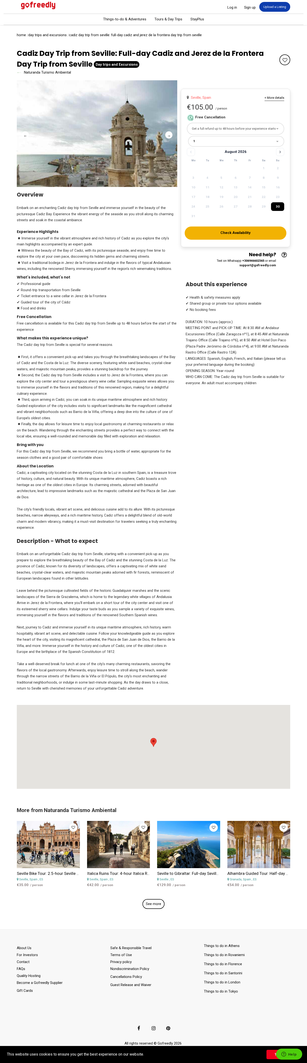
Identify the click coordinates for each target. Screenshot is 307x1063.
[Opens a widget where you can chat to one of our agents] (289, 1055)
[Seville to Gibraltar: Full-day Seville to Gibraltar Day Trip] (188, 844)
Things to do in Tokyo (221, 991)
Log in (232, 7)
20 (235, 197)
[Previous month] (191, 152)
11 (207, 187)
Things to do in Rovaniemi (225, 955)
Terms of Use (121, 955)
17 (193, 197)
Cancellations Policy (126, 977)
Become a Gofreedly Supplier (40, 983)
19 (221, 197)
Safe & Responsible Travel (131, 948)
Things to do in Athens (222, 946)
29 (264, 206)
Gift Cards (25, 990)
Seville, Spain (200, 97)
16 (278, 187)
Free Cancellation (210, 117)
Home (21, 35)
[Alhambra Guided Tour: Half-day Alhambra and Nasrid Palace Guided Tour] (258, 844)
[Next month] (280, 152)
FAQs (21, 969)
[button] (145, 1055)
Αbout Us (24, 948)
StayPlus (197, 19)
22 (264, 197)
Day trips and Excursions (47, 35)
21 (250, 197)
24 (193, 206)
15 (264, 187)
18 (207, 197)
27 (235, 206)
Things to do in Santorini (224, 973)
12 (221, 187)
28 (250, 206)
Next (167, 133)
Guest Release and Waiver (130, 985)
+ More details (274, 97)
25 (207, 206)
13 (235, 187)
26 (221, 206)
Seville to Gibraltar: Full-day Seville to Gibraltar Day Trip (206, 873)
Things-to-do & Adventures (124, 19)
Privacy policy (121, 962)
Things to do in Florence (223, 964)
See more (153, 904)
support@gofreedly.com (257, 265)
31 (193, 216)
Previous (24, 133)
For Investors (27, 955)
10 (193, 187)
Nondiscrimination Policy (129, 969)
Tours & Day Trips (168, 19)
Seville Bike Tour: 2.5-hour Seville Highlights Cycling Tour (67, 873)
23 (278, 197)
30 (278, 206)
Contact (23, 962)
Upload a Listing (274, 7)
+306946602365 (253, 260)
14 (250, 187)
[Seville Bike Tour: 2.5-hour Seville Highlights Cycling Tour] (48, 844)
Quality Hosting (29, 976)
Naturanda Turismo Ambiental (47, 72)
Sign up (250, 7)
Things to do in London (222, 982)
